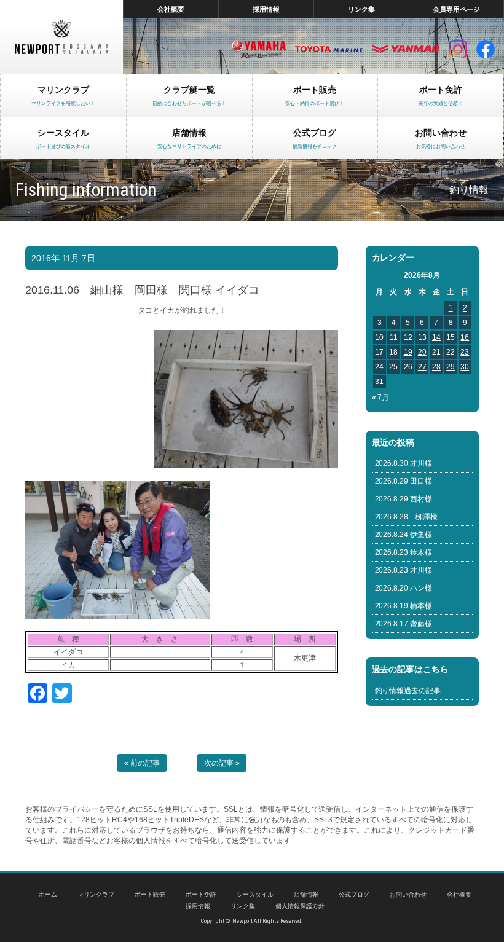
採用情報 (266, 9)
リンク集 (361, 9)
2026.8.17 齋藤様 (404, 623)
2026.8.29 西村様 (404, 499)
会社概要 (170, 9)
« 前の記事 (142, 763)
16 (464, 337)
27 (422, 367)
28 (436, 367)
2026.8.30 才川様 (404, 463)
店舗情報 (306, 894)
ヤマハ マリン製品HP (259, 49)
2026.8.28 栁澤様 (406, 516)
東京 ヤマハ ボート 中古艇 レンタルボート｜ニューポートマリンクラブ (61, 37)
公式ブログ (354, 894)
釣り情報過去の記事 (408, 690)
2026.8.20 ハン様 (404, 588)
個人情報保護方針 (300, 906)
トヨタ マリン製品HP (329, 49)
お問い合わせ (408, 894)
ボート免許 (201, 894)
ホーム (48, 894)
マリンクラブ (95, 894)
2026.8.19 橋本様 (404, 606)
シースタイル (255, 894)
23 (464, 352)
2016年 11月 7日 (63, 258)
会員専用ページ (456, 9)
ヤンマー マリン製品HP (405, 49)
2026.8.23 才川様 (404, 570)
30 (464, 367)
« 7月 (381, 397)
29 (450, 367)
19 (408, 352)
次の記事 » (222, 763)
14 (436, 337)
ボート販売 (150, 894)
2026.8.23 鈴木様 (404, 552)
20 (422, 352)
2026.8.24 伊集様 (404, 534)
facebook (485, 49)
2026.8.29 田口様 (404, 481)
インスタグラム (458, 49)
